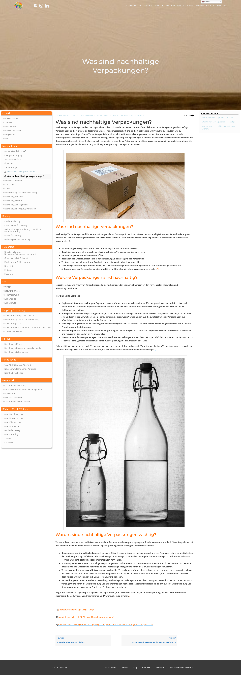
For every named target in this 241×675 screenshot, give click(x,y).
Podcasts (188, 6)
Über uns (221, 6)
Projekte (199, 6)
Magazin (210, 6)
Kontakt (146, 667)
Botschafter (111, 667)
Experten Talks (173, 6)
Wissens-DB (144, 6)
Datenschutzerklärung (181, 667)
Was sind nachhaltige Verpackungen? (217, 117)
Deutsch (207, 2)
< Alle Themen (63, 115)
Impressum (160, 667)
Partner (130, 6)
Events (158, 6)
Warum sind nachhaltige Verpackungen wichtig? (218, 127)
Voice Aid (63, 667)
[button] (26, 113)
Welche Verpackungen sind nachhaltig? (218, 122)
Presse (125, 667)
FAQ (135, 667)
